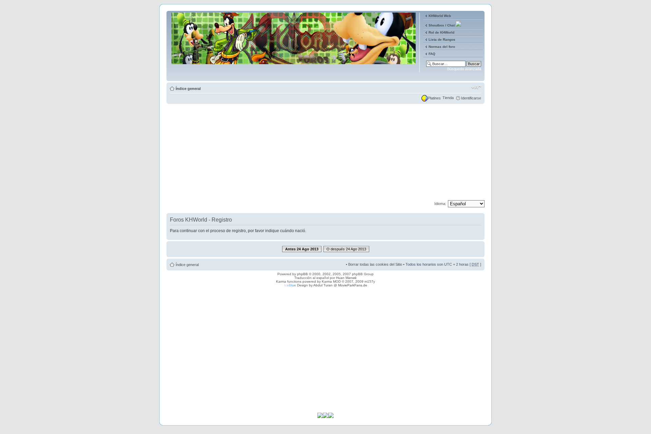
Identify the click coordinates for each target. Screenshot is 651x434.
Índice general (188, 89)
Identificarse (471, 98)
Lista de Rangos (442, 39)
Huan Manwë (346, 278)
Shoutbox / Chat (442, 25)
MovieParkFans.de (352, 285)
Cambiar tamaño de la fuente (476, 87)
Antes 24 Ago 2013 (301, 249)
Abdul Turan (323, 285)
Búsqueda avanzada (464, 69)
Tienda (448, 98)
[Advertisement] (325, 152)
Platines (434, 98)
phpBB (302, 274)
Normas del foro (442, 47)
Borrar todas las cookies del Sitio (375, 264)
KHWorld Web (440, 16)
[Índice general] (294, 75)
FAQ (432, 54)
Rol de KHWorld (441, 32)
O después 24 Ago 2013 (346, 249)
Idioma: (440, 204)
